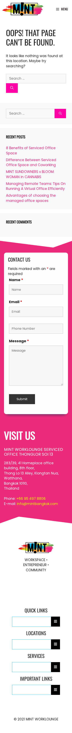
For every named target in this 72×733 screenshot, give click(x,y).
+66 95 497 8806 (31, 498)
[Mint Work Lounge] (23, 9)
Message (19, 340)
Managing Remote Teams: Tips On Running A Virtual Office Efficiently (36, 186)
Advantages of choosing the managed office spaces (31, 198)
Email (15, 301)
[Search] (12, 88)
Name (16, 279)
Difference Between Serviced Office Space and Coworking (31, 163)
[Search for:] (36, 78)
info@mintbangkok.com (37, 503)
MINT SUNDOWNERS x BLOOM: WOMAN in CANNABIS (30, 174)
